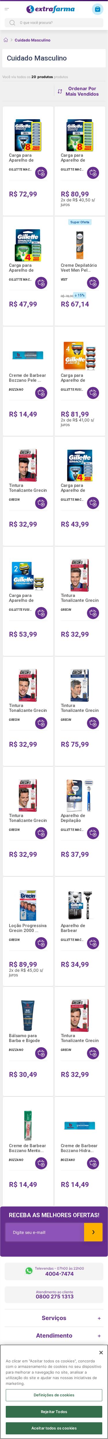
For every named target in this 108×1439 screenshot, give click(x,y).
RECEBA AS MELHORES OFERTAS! (54, 1215)
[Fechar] (101, 1352)
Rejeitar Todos (54, 1411)
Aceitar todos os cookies (54, 1428)
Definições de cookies (54, 1395)
